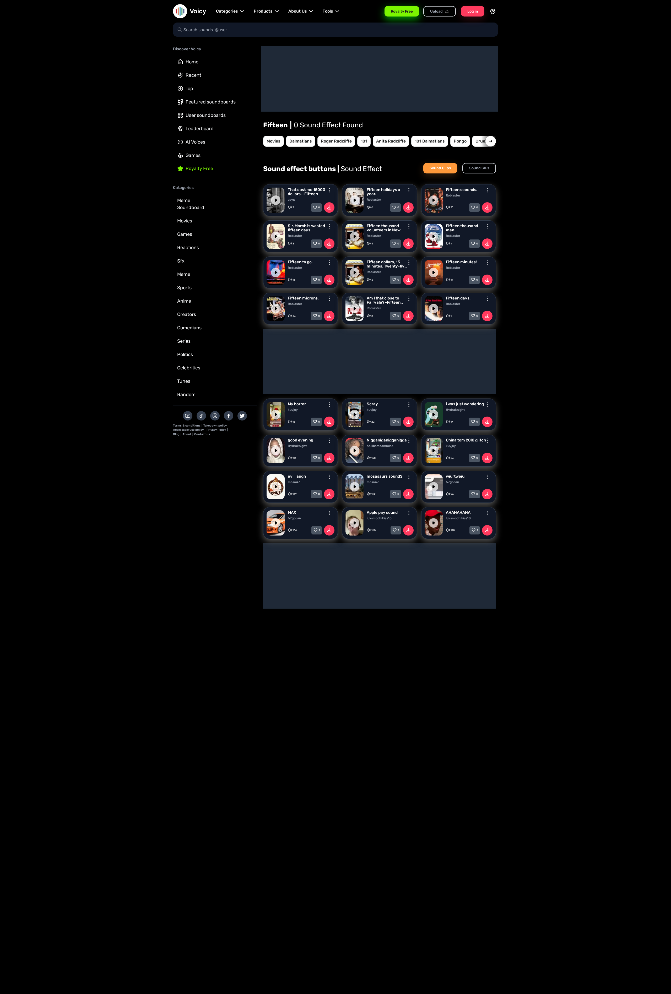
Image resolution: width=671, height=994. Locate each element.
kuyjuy (293, 410)
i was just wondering (465, 404)
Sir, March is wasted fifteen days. (306, 228)
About (186, 434)
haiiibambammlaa (380, 446)
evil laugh (297, 476)
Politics (185, 354)
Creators (186, 314)
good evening (300, 440)
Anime (184, 301)
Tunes (183, 381)
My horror (297, 404)
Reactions (188, 247)
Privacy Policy (216, 430)
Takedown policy (215, 425)
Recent (193, 75)
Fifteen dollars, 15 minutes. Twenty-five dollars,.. (387, 264)
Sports (184, 288)
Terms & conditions (187, 425)
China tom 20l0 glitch (466, 440)
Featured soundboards (211, 102)
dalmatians (300, 141)
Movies (184, 221)
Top (189, 88)
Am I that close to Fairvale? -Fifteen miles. (384, 300)
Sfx (181, 261)
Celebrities (188, 368)
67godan (452, 482)
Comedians (189, 328)
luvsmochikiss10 (379, 518)
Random (186, 394)
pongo (460, 141)
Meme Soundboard (190, 204)
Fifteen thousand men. (462, 228)
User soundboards (206, 115)
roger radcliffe (336, 141)
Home (192, 62)
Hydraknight (455, 410)
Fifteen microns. (303, 298)
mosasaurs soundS (385, 476)
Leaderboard (200, 129)
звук (291, 199)
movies (273, 141)
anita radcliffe (391, 141)
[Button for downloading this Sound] (329, 207)
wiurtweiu (455, 476)
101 (364, 141)
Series (184, 341)
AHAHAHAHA (458, 512)
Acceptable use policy (188, 430)
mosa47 (294, 482)
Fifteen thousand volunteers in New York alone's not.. (384, 228)
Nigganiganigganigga (387, 440)
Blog (176, 434)
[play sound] (275, 200)
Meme (183, 274)
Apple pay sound (382, 512)
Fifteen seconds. (461, 190)
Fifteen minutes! (461, 262)
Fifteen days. (458, 298)
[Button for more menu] (329, 190)
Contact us (202, 434)
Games (193, 155)
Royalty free (199, 168)
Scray (372, 404)
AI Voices (195, 142)
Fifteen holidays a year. (383, 192)
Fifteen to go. (300, 262)
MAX (292, 512)
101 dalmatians (430, 141)
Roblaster (374, 199)
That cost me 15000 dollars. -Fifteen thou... (306, 192)
